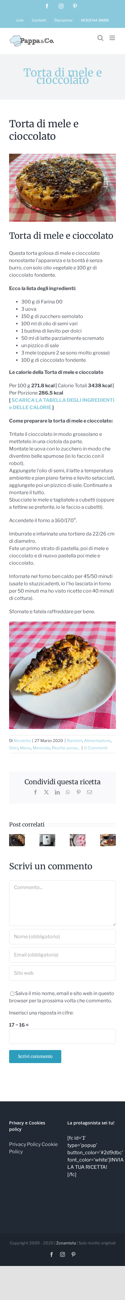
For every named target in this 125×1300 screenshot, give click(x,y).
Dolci (13, 747)
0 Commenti (95, 747)
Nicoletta (22, 740)
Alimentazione (97, 740)
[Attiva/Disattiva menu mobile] (113, 38)
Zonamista (66, 1242)
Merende (41, 747)
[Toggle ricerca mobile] (100, 38)
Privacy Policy (25, 1144)
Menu (25, 747)
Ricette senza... (66, 747)
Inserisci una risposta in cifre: (41, 1013)
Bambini (74, 740)
